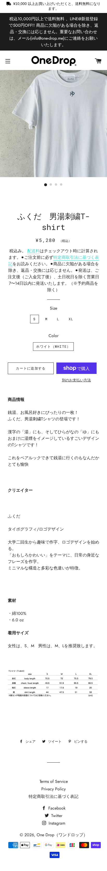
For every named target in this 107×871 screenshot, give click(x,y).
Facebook (56, 808)
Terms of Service (53, 781)
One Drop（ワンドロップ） (62, 835)
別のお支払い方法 (76, 380)
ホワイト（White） (53, 346)
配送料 (33, 251)
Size (53, 308)
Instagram (56, 823)
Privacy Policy (53, 789)
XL (71, 319)
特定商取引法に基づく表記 (53, 796)
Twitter (56, 816)
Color (53, 336)
